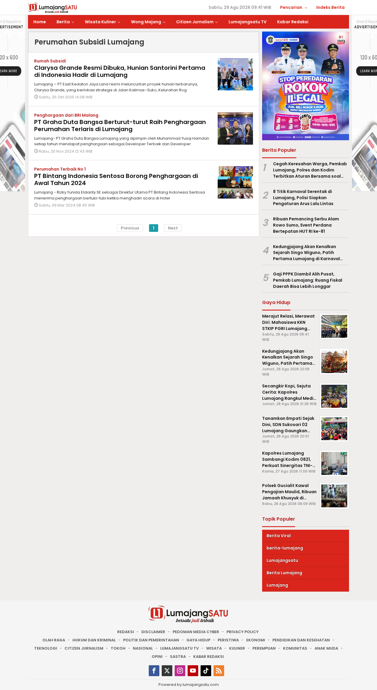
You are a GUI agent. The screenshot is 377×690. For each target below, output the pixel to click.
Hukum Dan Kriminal (94, 640)
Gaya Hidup (198, 640)
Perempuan (264, 648)
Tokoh (118, 648)
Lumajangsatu (282, 560)
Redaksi (125, 632)
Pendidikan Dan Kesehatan (301, 640)
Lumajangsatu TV (179, 648)
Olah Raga (53, 640)
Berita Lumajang (284, 573)
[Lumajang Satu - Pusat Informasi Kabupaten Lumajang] (52, 8)
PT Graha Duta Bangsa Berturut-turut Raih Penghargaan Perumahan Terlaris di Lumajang (120, 125)
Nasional (143, 648)
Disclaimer (153, 632)
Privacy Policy (242, 632)
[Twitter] (167, 670)
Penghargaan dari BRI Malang (66, 115)
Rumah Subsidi (50, 61)
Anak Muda (326, 648)
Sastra (178, 656)
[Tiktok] (206, 670)
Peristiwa (228, 640)
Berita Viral (279, 536)
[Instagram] (180, 670)
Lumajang (277, 585)
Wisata (214, 648)
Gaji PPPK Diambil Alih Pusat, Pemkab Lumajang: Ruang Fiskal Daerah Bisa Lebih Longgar (307, 280)
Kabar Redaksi (208, 656)
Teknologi (45, 648)
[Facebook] (154, 670)
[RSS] (219, 670)
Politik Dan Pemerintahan (151, 640)
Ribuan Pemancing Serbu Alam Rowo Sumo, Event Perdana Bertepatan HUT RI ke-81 (306, 225)
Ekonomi (255, 640)
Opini (157, 656)
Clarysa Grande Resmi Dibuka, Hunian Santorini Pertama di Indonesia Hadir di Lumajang (119, 71)
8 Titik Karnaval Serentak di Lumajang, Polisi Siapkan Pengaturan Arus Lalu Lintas (303, 198)
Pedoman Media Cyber (196, 632)
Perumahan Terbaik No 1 (60, 169)
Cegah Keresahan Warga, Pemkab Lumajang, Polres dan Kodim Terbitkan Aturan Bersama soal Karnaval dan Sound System (310, 170)
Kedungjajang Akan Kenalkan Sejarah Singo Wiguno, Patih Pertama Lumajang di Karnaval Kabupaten (306, 253)
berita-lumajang (285, 548)
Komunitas (295, 648)
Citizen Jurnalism (84, 648)
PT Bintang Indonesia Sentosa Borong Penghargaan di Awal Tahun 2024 (116, 179)
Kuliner (237, 648)
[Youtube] (193, 670)
